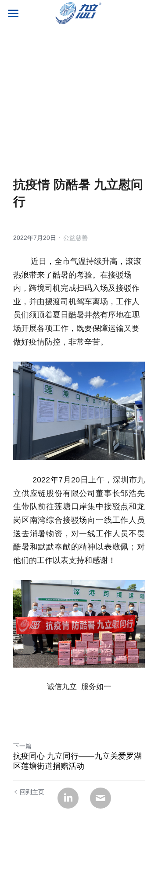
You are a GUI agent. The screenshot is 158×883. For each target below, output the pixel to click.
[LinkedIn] (68, 798)
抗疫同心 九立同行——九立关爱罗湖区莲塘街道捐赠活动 (77, 761)
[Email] (100, 798)
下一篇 (22, 745)
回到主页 (32, 791)
